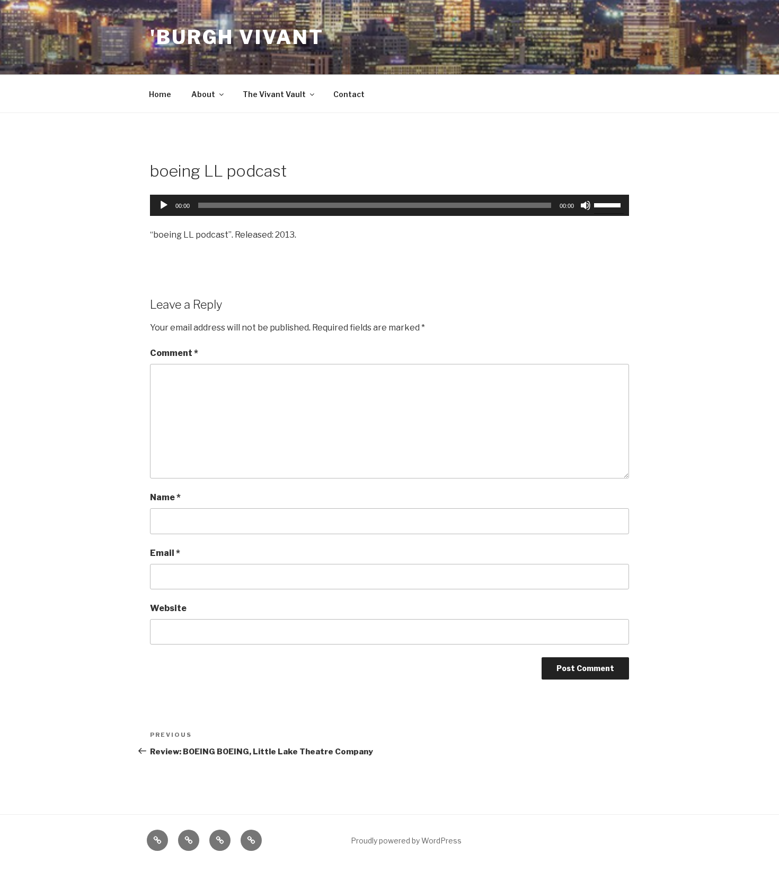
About (203, 94)
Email (165, 553)
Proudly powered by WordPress (406, 840)
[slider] (609, 204)
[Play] (163, 205)
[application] (389, 205)
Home (160, 94)
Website (168, 608)
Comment (174, 353)
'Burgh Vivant (236, 37)
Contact (349, 94)
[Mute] (585, 205)
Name (165, 497)
